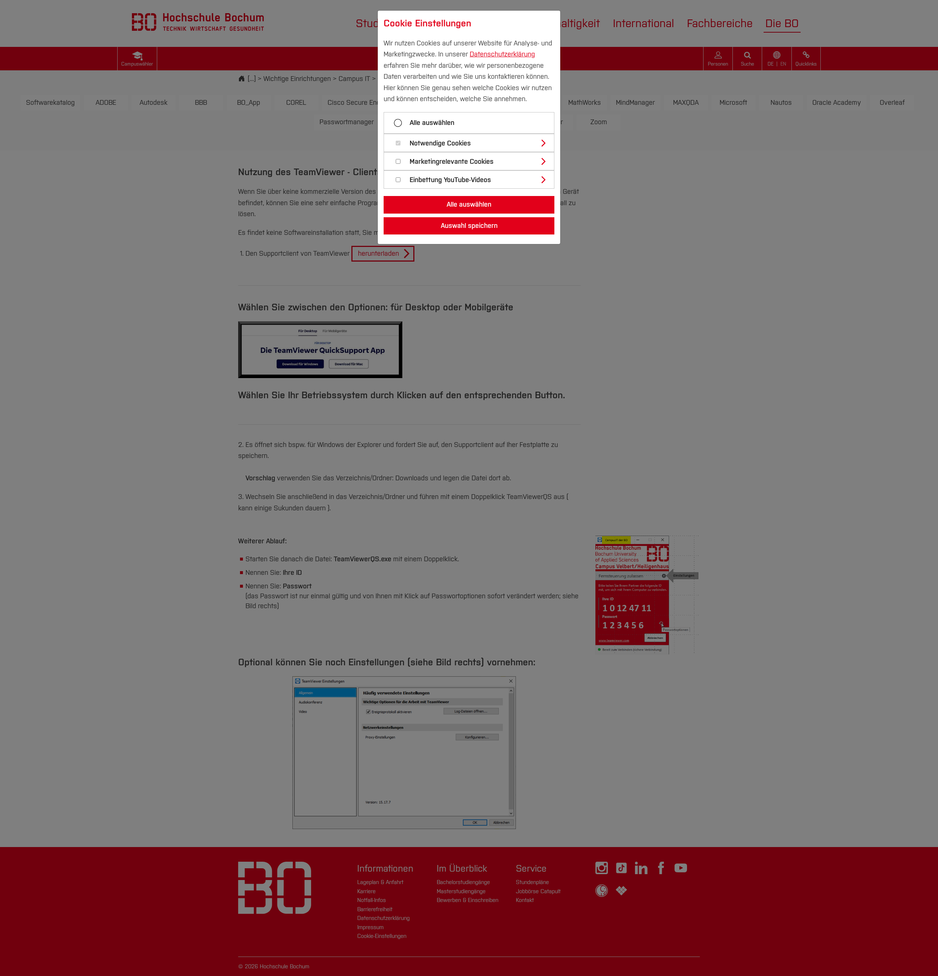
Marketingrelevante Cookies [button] (452, 162)
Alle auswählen (432, 123)
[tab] (472, 143)
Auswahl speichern (469, 226)
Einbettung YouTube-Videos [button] (450, 180)
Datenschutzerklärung (502, 54)
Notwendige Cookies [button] (440, 143)
